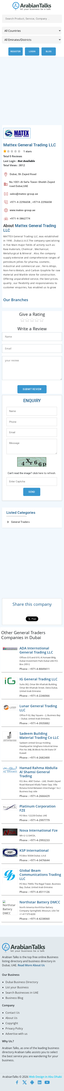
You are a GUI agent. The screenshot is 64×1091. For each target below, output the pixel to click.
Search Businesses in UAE (21, 992)
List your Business (17, 987)
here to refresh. (47, 473)
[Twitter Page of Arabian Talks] (24, 1082)
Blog (48, 51)
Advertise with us (16, 1034)
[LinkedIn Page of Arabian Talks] (39, 1082)
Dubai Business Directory (21, 982)
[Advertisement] (32, 93)
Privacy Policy (14, 1028)
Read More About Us (31, 965)
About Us (11, 1018)
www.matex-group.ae (22, 210)
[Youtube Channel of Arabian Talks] (47, 1082)
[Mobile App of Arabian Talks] (32, 1082)
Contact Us (12, 1013)
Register (15, 51)
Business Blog (14, 998)
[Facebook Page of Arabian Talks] (17, 1082)
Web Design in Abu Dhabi (45, 1077)
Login (32, 51)
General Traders (20, 522)
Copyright (11, 1023)
